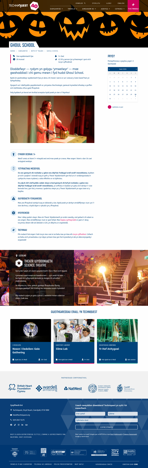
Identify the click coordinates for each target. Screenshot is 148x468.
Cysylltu (96, 3)
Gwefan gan (128, 464)
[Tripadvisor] (26, 425)
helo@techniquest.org (21, 415)
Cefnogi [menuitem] (119, 9)
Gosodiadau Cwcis (104, 464)
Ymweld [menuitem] (71, 9)
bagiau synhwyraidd (68, 220)
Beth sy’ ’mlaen (37, 51)
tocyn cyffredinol (79, 234)
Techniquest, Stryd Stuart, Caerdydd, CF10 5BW (31, 410)
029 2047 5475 (18, 420)
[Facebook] (11, 425)
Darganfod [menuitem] (55, 9)
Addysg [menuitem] (104, 9)
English (121, 3)
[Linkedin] (22, 425)
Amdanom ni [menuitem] (88, 9)
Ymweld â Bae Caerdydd (21, 464)
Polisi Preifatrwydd (116, 434)
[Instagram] (18, 425)
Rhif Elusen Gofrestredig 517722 (25, 434)
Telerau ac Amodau (43, 464)
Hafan (12, 51)
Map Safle (79, 464)
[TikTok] (15, 425)
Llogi (108, 3)
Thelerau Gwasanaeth (130, 434)
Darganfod (23, 51)
